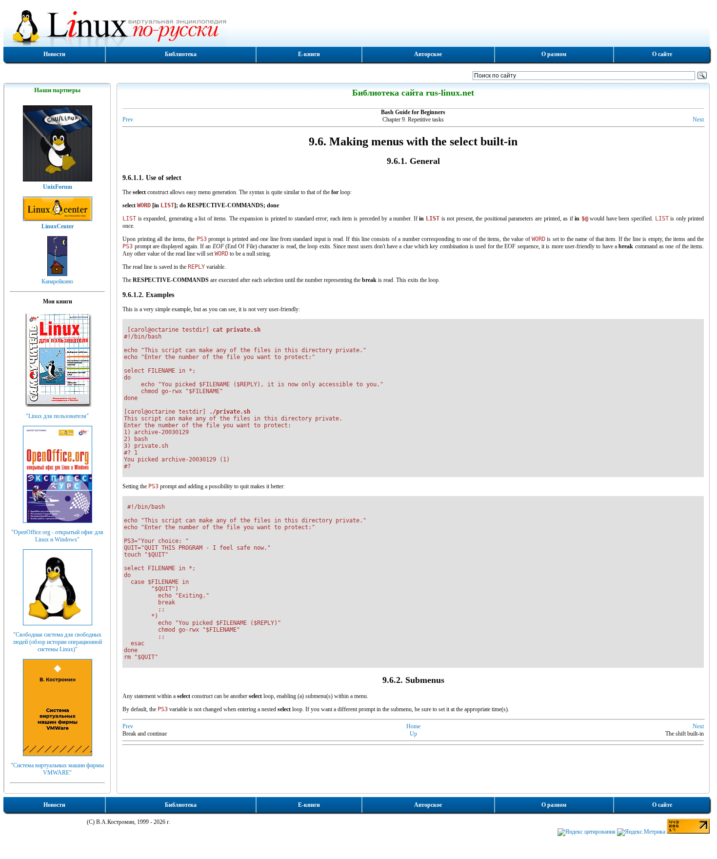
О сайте (662, 54)
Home (413, 726)
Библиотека (181, 54)
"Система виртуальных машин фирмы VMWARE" (57, 769)
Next (698, 119)
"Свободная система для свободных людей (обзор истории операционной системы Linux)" (57, 642)
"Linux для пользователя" (57, 416)
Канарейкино (57, 281)
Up (413, 733)
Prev (127, 119)
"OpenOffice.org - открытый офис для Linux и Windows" (57, 536)
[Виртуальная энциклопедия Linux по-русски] (356, 26)
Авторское (428, 54)
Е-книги (309, 54)
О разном (553, 54)
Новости (54, 54)
